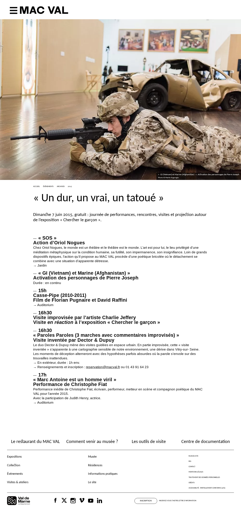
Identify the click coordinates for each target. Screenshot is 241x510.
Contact (192, 467)
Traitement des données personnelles (204, 477)
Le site (92, 482)
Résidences (95, 465)
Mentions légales (196, 472)
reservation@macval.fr (103, 367)
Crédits (192, 483)
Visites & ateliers (17, 482)
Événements (15, 474)
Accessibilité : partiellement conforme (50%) (207, 488)
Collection (13, 465)
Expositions (14, 456)
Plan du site (193, 456)
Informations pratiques (103, 474)
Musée (92, 456)
